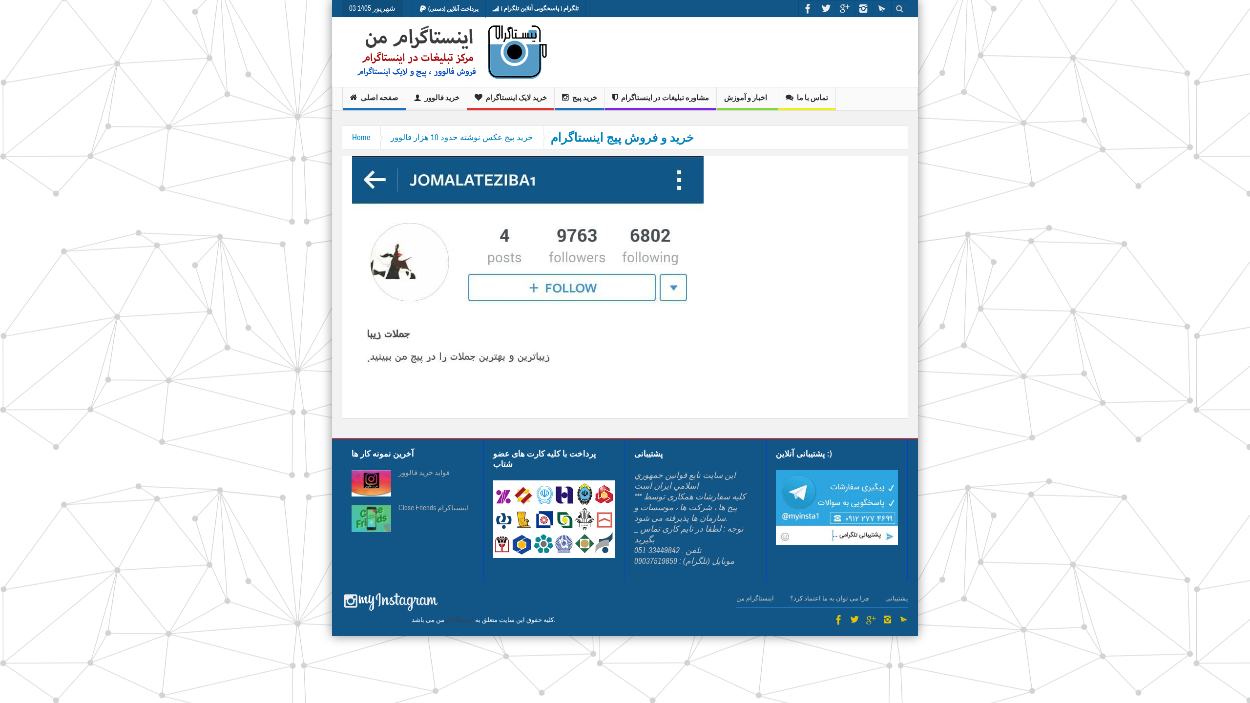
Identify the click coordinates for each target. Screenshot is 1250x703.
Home (361, 137)
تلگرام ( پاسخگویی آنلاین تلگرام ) (540, 8)
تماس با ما (812, 97)
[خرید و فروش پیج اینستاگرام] (528, 277)
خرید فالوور (442, 97)
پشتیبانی (896, 598)
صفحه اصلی (379, 97)
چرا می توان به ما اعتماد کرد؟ (829, 598)
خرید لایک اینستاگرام (516, 97)
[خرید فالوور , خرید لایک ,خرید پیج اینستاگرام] (445, 52)
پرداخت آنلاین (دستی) (453, 8)
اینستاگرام (460, 620)
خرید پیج (584, 97)
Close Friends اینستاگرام (433, 508)
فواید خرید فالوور (424, 473)
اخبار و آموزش (745, 97)
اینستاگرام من (755, 598)
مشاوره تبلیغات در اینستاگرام (665, 97)
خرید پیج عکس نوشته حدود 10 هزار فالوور (462, 137)
